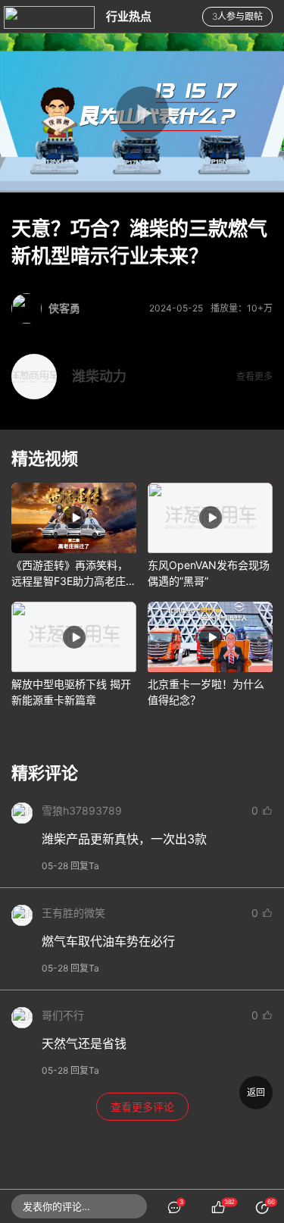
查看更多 (254, 376)
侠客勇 (64, 308)
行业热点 (128, 16)
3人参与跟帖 (237, 16)
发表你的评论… (56, 1206)
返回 (256, 1092)
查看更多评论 (142, 1106)
